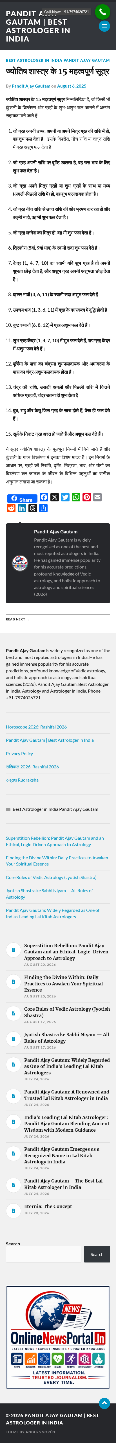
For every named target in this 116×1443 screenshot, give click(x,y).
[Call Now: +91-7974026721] (102, 12)
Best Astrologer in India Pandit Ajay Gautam (58, 60)
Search (13, 1243)
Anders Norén (40, 1432)
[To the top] (104, 1403)
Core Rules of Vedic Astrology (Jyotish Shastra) (51, 877)
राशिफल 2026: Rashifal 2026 (32, 766)
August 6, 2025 (71, 85)
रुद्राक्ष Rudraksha (22, 779)
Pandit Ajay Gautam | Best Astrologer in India (38, 26)
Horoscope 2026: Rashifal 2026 (36, 726)
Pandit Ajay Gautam (31, 85)
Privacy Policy (19, 753)
